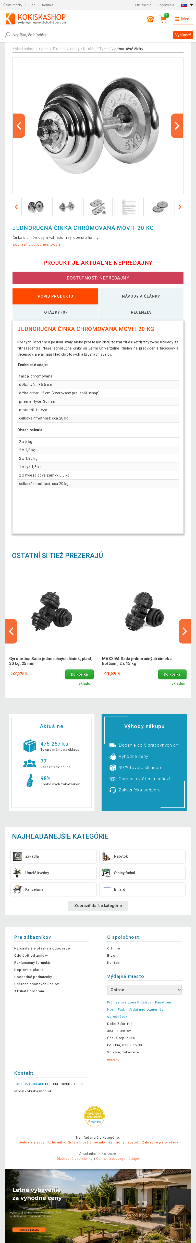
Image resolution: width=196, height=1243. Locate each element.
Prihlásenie (143, 5)
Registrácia (165, 5)
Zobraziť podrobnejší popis (37, 244)
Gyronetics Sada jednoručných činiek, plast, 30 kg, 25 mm (50, 661)
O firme (113, 948)
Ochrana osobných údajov (36, 984)
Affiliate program (29, 991)
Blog (32, 5)
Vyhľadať (183, 35)
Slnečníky (98, 1142)
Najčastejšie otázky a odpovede (42, 948)
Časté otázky (12, 5)
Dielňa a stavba (32, 1142)
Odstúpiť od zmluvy (31, 955)
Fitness (59, 49)
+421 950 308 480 (29, 1084)
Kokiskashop (24, 49)
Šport (44, 49)
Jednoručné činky (127, 49)
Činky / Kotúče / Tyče (89, 49)
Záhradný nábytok (123, 1142)
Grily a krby (77, 1142)
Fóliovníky (56, 1142)
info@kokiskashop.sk (33, 1091)
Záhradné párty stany (160, 1142)
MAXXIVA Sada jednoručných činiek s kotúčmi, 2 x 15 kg (137, 661)
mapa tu (113, 1059)
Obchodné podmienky (33, 977)
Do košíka (79, 674)
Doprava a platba (29, 970)
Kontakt (47, 5)
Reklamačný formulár (32, 963)
